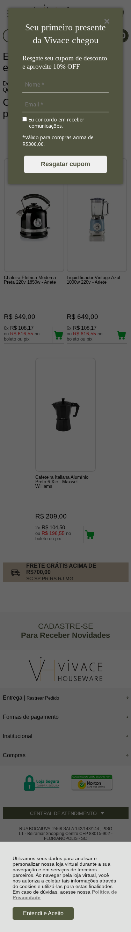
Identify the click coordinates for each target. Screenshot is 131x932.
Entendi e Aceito (43, 913)
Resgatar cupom (65, 164)
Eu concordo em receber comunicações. (55, 123)
